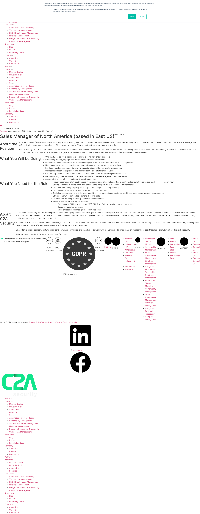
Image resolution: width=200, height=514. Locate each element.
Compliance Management (20, 41)
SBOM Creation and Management (23, 33)
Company (9, 55)
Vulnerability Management (20, 30)
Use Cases (9, 24)
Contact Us (14, 63)
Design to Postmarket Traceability (24, 38)
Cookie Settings (63, 322)
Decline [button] (142, 17)
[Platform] (108, 244)
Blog (11, 47)
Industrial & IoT (15, 75)
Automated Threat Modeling (21, 27)
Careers (12, 61)
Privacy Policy (35, 322)
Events (12, 50)
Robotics (13, 80)
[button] (119, 134)
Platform (8, 66)
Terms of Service (48, 322)
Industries (9, 69)
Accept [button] (132, 17)
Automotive (14, 77)
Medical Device (16, 72)
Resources (9, 44)
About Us (13, 58)
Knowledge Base (16, 52)
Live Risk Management (19, 36)
